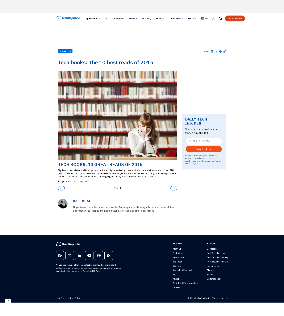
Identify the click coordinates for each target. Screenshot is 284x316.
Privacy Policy (194, 163)
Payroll (133, 18)
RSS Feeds (177, 261)
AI (106, 18)
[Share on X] (216, 51)
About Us (177, 249)
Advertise (177, 279)
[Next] (173, 188)
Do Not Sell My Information (185, 283)
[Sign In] (213, 18)
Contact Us (178, 253)
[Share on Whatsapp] (225, 51)
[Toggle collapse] (8, 301)
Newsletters (178, 257)
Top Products (92, 18)
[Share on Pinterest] (220, 51)
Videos (210, 274)
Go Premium (235, 18)
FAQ (174, 274)
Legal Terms (61, 298)
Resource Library (214, 266)
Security (146, 18)
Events (160, 18)
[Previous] (61, 188)
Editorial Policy (214, 279)
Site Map (177, 266)
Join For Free (204, 149)
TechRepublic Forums (216, 253)
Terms (218, 161)
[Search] (220, 18)
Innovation (65, 51)
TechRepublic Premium (217, 261)
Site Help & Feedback (182, 270)
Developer (118, 18)
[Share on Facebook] (212, 51)
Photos (210, 270)
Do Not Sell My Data (91, 271)
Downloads (212, 249)
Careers (176, 287)
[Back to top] (278, 307)
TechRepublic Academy (217, 257)
